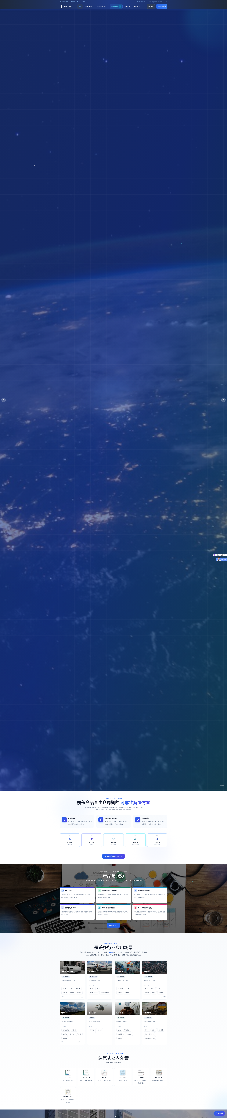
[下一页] (223, 400)
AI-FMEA (117, 6)
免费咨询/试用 (162, 6)
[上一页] (3, 400)
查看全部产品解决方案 (112, 856)
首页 (80, 6)
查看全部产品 (112, 925)
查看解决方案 (106, 412)
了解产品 (122, 412)
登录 (152, 6)
